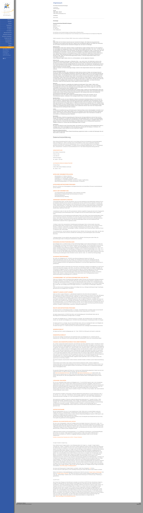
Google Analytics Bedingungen (95, 472)
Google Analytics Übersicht (62, 473)
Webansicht (139, 504)
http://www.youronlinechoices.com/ (84, 372)
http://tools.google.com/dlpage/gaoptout (68, 465)
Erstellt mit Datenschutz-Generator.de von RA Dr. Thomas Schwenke (67, 437)
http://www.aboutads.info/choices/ (62, 372)
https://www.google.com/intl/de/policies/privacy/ (66, 496)
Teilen (5, 58)
